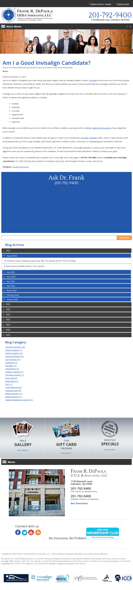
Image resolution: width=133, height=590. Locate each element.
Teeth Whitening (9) (13, 387)
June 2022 (11, 277)
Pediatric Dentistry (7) (14, 372)
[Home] (29, 15)
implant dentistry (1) (13, 397)
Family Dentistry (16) (14, 353)
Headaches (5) (11, 362)
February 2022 (13, 295)
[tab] (66, 255)
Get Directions (79, 503)
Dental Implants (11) (13, 350)
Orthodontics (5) (12, 369)
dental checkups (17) (13, 393)
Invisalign (93, 80)
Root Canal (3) (11, 378)
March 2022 (12, 290)
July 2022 (11, 272)
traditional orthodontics (102, 128)
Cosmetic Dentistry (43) (15, 347)
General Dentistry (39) (14, 356)
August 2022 (12, 256)
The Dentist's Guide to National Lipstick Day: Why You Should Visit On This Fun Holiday (40, 261)
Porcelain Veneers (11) (14, 375)
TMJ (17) (8, 384)
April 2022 (11, 286)
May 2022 (11, 281)
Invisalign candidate (89, 138)
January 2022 (12, 299)
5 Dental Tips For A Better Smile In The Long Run (24, 266)
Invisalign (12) (11, 365)
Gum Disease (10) (12, 359)
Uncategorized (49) (13, 390)
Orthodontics (24, 167)
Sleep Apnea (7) (11, 381)
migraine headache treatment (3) (19, 400)
